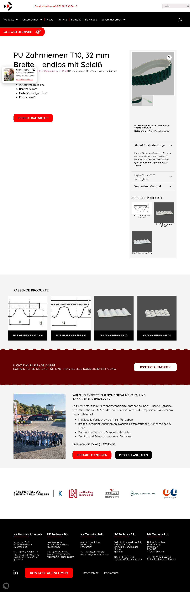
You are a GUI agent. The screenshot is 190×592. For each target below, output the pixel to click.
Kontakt (76, 19)
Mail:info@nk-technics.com (60, 556)
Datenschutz (91, 573)
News (50, 19)
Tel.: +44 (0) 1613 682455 (159, 556)
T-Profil (64, 71)
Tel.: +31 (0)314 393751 (57, 552)
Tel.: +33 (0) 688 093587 (92, 552)
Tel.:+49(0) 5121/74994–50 (26, 554)
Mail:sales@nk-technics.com (94, 554)
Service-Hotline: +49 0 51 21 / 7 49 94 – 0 (56, 6)
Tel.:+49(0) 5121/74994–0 (25, 552)
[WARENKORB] (180, 20)
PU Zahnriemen (51, 71)
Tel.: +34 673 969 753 (124, 556)
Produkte (8, 19)
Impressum (111, 573)
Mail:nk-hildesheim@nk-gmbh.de (25, 558)
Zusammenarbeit (111, 19)
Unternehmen (30, 19)
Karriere (62, 19)
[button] (33, 118)
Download (91, 19)
